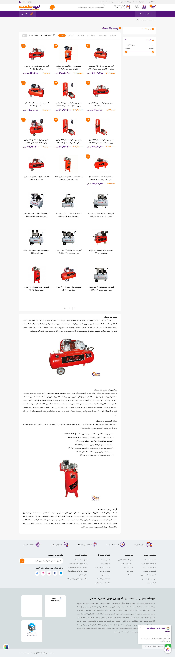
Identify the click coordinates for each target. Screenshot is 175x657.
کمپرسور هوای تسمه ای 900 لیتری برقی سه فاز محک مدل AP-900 (101, 178)
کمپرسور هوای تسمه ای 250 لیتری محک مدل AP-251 (36, 178)
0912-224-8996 (73, 564)
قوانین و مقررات (105, 571)
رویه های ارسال (105, 564)
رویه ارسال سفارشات (124, 2)
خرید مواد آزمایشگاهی (149, 579)
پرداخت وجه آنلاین (127, 564)
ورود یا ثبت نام (128, 567)
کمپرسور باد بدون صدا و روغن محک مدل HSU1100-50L (36, 251)
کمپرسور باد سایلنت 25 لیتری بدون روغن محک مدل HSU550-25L (36, 215)
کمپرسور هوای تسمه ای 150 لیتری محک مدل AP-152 (36, 67)
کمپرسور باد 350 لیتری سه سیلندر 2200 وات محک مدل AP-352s (68, 67)
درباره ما (111, 2)
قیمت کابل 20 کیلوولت (149, 564)
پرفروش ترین (91, 35)
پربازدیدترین (102, 35)
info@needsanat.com (75, 567)
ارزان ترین (81, 35)
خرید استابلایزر (151, 583)
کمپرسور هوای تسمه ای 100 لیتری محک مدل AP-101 (101, 251)
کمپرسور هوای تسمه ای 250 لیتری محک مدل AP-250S (36, 288)
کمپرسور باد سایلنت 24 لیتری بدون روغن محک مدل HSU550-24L (69, 251)
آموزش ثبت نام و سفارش (148, 575)
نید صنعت (152, 20)
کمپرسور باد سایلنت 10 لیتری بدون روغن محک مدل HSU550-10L (68, 215)
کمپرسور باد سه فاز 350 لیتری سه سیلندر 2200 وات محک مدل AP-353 (101, 67)
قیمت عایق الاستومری (149, 571)
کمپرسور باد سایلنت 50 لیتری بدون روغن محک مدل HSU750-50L (101, 215)
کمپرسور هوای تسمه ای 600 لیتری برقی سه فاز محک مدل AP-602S (101, 141)
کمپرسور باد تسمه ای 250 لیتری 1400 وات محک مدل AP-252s (68, 178)
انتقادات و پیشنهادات (103, 579)
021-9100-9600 (78, 560)
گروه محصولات (143, 14)
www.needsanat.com (25, 653)
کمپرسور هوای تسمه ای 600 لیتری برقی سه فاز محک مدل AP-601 (36, 141)
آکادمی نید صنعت (150, 560)
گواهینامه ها (140, 2)
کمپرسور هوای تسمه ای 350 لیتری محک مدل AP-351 (36, 104)
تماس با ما (101, 2)
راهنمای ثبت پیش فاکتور (102, 567)
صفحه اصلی (152, 2)
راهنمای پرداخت (105, 560)
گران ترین (71, 35)
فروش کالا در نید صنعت (103, 583)
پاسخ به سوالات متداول (125, 560)
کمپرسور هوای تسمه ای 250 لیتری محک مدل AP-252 (100, 104)
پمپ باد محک (146, 29)
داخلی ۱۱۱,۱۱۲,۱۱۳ (82, 575)
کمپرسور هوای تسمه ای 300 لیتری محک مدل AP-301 (68, 288)
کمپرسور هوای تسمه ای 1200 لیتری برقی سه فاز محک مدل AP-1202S (68, 104)
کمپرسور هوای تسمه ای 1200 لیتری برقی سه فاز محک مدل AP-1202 (68, 141)
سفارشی (62, 35)
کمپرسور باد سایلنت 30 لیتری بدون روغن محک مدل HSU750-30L (101, 288)
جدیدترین (113, 35)
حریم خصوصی (106, 575)
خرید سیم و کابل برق (149, 567)
